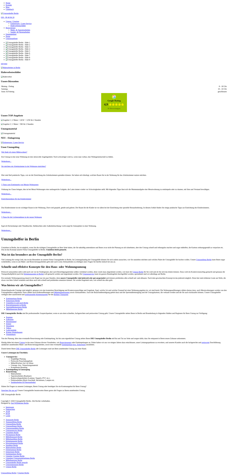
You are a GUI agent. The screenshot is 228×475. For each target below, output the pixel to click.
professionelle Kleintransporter (36, 295)
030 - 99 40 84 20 (7, 17)
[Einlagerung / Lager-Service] (12, 142)
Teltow (8, 328)
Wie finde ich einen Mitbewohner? (14, 152)
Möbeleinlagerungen (62, 292)
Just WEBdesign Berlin (19, 403)
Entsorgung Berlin (13, 301)
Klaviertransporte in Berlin (16, 305)
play (2, 64)
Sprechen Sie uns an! (9, 390)
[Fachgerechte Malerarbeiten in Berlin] (10, 68)
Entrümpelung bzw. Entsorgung (74, 345)
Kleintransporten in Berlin (33, 274)
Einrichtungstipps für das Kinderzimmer (16, 199)
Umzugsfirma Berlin (203, 260)
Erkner (8, 324)
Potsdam (9, 317)
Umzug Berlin (138, 272)
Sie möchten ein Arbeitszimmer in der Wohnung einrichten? (23, 166)
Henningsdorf (11, 322)
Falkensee (10, 319)
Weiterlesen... (6, 161)
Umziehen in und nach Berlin (17, 303)
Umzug (22, 342)
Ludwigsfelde (11, 330)
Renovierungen (65, 342)
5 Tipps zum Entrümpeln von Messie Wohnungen (19, 185)
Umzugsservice (88, 274)
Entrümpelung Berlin (14, 299)
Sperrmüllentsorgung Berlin (16, 307)
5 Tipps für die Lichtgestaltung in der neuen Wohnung (21, 217)
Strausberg (10, 326)
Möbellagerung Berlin (14, 309)
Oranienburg (11, 334)
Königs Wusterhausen (14, 332)
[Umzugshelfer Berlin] (10, 13)
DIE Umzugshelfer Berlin (26, 349)
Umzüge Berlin (23, 473)
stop (5, 64)
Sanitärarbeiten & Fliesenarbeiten (23, 382)
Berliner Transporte (61, 295)
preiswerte (205, 342)
